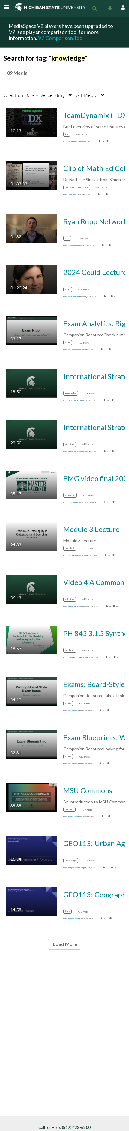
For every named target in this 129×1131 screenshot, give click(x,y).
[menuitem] (94, 8)
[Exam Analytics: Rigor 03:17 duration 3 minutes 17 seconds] (31, 329)
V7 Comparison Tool (61, 38)
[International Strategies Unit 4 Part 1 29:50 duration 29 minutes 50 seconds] (31, 433)
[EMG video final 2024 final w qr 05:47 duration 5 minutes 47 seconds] (31, 484)
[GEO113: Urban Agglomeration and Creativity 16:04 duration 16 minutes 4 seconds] (31, 849)
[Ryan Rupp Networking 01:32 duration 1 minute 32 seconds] (31, 227)
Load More (64, 944)
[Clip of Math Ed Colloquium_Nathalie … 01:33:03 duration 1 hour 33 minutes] (31, 174)
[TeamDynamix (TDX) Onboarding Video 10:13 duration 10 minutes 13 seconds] (31, 121)
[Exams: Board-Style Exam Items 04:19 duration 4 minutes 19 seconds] (31, 690)
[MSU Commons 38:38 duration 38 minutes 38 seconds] (31, 796)
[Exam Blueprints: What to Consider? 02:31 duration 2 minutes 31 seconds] (31, 743)
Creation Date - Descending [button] (34, 95)
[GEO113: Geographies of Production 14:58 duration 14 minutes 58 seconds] (31, 900)
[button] (8, 7)
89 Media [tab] (17, 73)
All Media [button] (87, 95)
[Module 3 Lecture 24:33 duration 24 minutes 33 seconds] (31, 535)
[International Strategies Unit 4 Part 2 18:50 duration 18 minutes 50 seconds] (31, 382)
